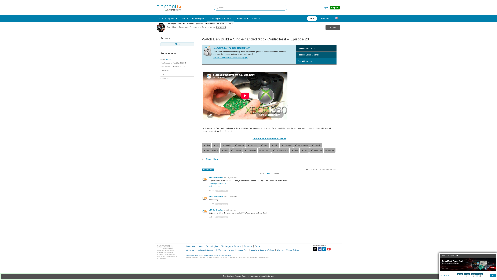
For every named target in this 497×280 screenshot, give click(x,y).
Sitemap (280, 250)
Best (268, 173)
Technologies (212, 246)
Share (177, 44)
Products (248, 246)
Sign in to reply (208, 169)
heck (296, 150)
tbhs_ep (331, 150)
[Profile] (336, 18)
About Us (190, 250)
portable (228, 145)
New (334, 27)
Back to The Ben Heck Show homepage (230, 57)
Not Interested (444, 275)
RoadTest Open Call (449, 256)
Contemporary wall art (218, 183)
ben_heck (265, 150)
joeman (168, 59)
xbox (208, 145)
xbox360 (241, 145)
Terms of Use (228, 250)
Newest (276, 173)
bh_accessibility (282, 150)
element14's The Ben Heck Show (218, 24)
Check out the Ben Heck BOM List (269, 138)
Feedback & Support (205, 250)
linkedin (324, 249)
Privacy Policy (242, 250)
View (493, 275)
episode (318, 145)
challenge (237, 150)
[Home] (169, 7)
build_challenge (212, 150)
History (216, 159)
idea (226, 150)
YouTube (329, 249)
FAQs (218, 250)
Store (257, 246)
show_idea (318, 150)
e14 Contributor (216, 178)
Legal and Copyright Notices (262, 250)
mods (266, 145)
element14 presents (195, 24)
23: (218, 145)
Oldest (261, 173)
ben (306, 150)
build (276, 145)
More (222, 27)
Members (190, 246)
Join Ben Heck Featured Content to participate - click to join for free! (248, 276)
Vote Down (213, 191)
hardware (254, 145)
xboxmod (288, 145)
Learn (200, 246)
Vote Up (210, 191)
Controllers (252, 150)
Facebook (319, 249)
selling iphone (214, 186)
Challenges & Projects (176, 24)
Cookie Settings (292, 250)
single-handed (303, 145)
